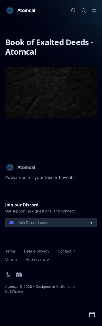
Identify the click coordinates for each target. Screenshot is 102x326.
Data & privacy (36, 251)
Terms (10, 251)
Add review (35, 259)
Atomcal (11, 286)
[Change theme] (73, 10)
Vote (9, 259)
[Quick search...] (84, 10)
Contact (64, 251)
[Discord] (19, 275)
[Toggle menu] (94, 10)
